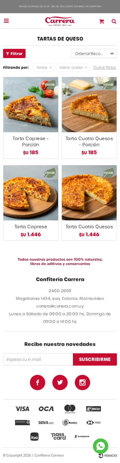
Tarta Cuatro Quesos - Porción (89, 141)
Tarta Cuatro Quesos (89, 226)
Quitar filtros (104, 67)
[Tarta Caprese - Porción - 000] (30, 104)
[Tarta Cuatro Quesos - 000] (89, 192)
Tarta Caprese (30, 226)
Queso (70, 67)
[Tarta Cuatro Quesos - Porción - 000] (89, 104)
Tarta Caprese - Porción (31, 141)
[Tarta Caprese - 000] (30, 192)
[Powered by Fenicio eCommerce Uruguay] (107, 455)
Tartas (41, 67)
